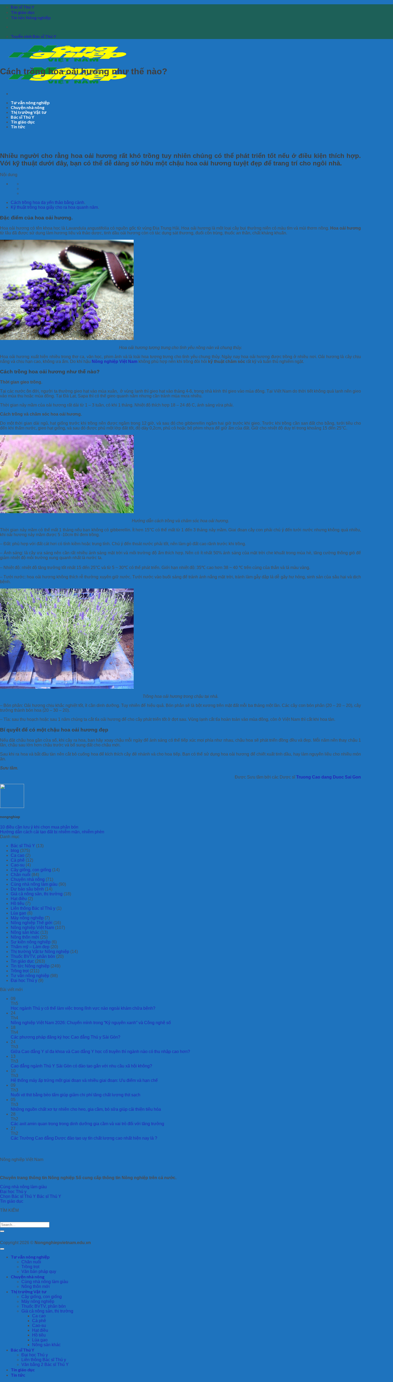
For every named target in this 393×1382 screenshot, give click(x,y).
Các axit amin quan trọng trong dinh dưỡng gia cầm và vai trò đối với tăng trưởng (87, 1123)
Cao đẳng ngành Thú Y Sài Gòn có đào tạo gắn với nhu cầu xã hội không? (81, 1066)
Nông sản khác (25, 932)
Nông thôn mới (25, 937)
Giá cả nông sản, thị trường (37, 894)
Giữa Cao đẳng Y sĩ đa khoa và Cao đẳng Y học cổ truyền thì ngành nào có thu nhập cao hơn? (100, 1051)
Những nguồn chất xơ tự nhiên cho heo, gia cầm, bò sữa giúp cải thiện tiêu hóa (86, 1109)
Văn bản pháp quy (38, 1271)
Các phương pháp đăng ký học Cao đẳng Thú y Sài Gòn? (65, 1037)
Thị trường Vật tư (29, 112)
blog (15, 850)
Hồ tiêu (17, 903)
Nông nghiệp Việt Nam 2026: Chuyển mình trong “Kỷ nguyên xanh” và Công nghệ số (91, 1022)
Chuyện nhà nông (27, 107)
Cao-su (18, 865)
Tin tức (18, 126)
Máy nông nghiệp (27, 918)
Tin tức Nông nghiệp (31, 17)
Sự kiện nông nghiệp (31, 942)
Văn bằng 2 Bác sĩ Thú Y (45, 1364)
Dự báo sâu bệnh (27, 889)
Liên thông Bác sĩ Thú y (33, 908)
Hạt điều (19, 898)
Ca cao (17, 855)
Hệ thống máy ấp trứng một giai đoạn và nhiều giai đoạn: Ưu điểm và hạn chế (84, 1080)
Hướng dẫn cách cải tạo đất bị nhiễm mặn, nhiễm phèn (52, 832)
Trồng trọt (20, 971)
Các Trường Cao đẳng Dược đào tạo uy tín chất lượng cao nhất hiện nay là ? (84, 1138)
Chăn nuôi (20, 874)
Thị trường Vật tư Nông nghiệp (40, 951)
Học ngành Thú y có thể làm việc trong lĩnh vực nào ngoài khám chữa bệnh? (83, 1008)
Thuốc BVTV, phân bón (33, 956)
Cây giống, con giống (31, 870)
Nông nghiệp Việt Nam (32, 927)
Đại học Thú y (24, 980)
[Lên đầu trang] (2, 1249)
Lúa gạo (18, 913)
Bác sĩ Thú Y (22, 6)
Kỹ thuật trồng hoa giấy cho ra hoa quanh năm (54, 207)
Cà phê (18, 860)
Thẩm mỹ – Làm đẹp (30, 946)
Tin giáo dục (23, 12)
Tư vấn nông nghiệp (30, 102)
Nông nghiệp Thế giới (31, 922)
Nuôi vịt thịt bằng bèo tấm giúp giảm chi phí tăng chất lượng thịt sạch (75, 1095)
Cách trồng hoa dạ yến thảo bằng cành (47, 202)
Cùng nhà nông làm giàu (34, 884)
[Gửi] (2, 1231)
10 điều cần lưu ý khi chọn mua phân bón (39, 827)
